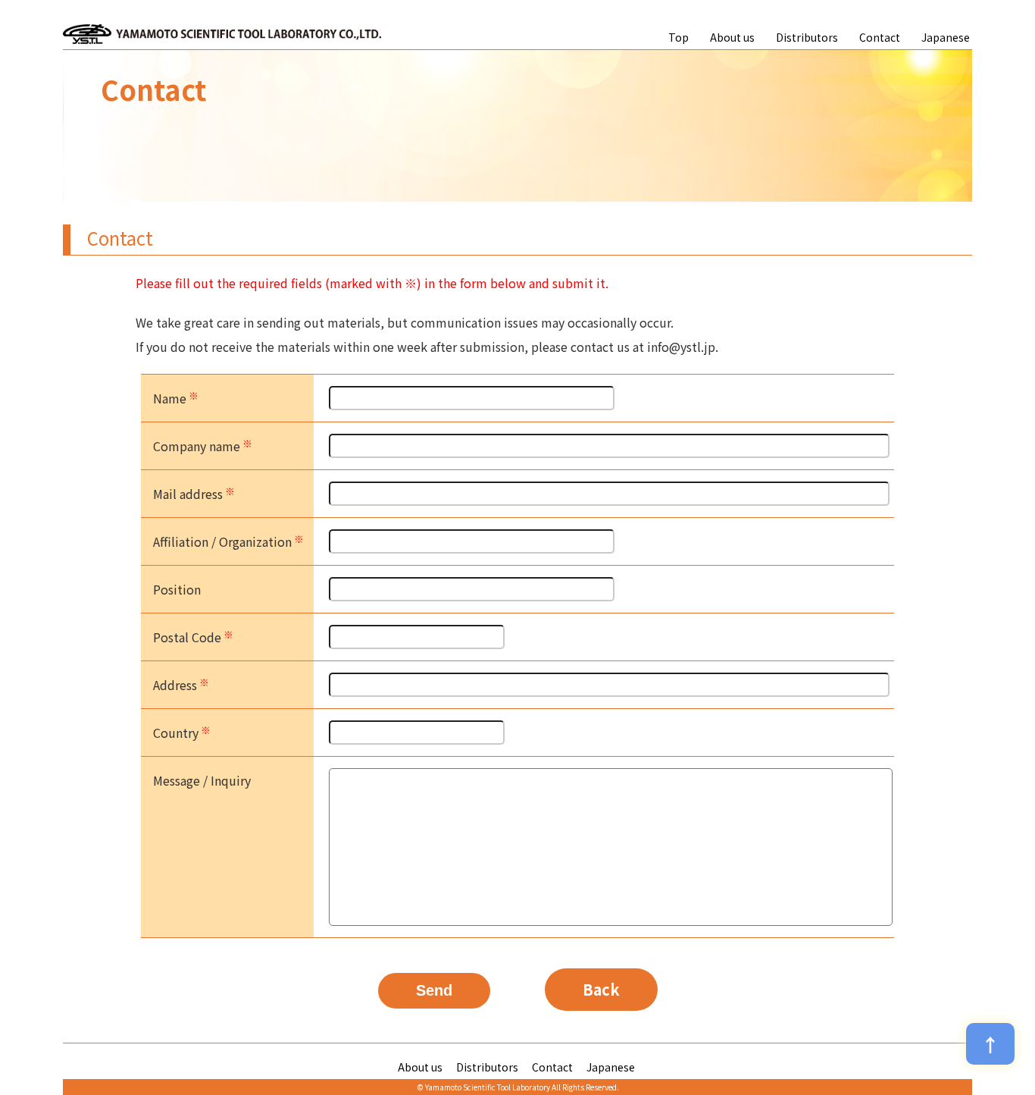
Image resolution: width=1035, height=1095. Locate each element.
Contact (879, 37)
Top (678, 37)
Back (601, 989)
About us (732, 37)
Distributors (807, 37)
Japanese (945, 37)
